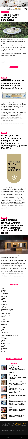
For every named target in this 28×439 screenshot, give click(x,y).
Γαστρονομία (4, 301)
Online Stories (4, 293)
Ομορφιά (3, 327)
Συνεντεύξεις (4, 338)
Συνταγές (3, 340)
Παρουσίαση (4, 330)
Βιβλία (2, 299)
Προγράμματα (4, 332)
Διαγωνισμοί (4, 303)
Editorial (3, 287)
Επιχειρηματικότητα (6, 315)
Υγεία (2, 346)
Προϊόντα (3, 334)
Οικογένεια (3, 326)
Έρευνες (3, 316)
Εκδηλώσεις (4, 307)
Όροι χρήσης (5, 430)
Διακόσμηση (4, 304)
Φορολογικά (4, 348)
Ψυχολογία (3, 351)
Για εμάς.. (18, 430)
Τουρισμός (3, 345)
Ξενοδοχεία (4, 324)
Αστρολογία (4, 296)
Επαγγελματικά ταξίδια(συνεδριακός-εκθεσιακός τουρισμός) (12, 311)
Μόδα (2, 322)
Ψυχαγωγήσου (4, 349)
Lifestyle (3, 288)
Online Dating (4, 291)
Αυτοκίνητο (3, 298)
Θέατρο (3, 319)
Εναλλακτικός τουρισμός (7, 309)
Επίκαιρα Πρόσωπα (5, 313)
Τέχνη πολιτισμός (5, 343)
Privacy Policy (12, 430)
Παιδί (2, 329)
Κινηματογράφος (5, 321)
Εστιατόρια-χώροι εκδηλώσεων (8, 318)
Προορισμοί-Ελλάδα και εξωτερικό (9, 335)
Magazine (3, 290)
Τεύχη (2, 341)
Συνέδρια (3, 337)
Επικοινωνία (18, 432)
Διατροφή (3, 306)
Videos (2, 295)
